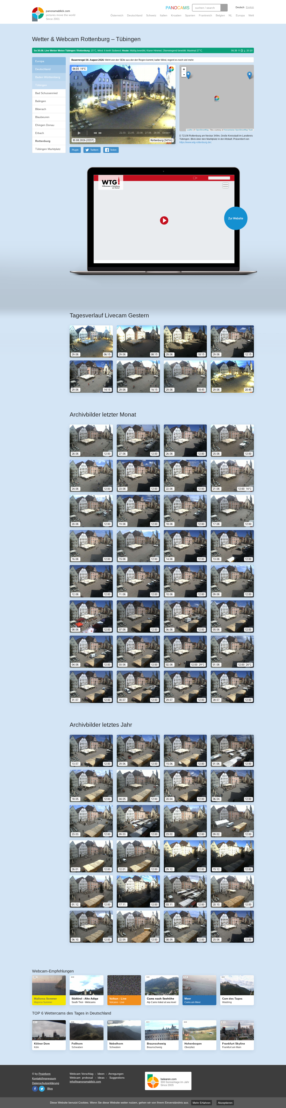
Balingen (40, 101)
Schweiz (151, 15)
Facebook (35, 1089)
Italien (163, 15)
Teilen (113, 150)
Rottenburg (42, 141)
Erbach (39, 133)
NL (230, 15)
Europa (240, 15)
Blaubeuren (42, 117)
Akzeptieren (225, 1102)
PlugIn (75, 150)
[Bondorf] (188, 75)
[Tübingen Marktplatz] (249, 75)
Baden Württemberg (47, 77)
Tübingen (41, 85)
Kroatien (176, 15)
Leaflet (189, 130)
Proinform (45, 1073)
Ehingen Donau (44, 125)
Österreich (117, 15)
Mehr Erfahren (202, 1102)
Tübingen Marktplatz (48, 149)
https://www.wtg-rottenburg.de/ (195, 142)
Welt (251, 15)
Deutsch (240, 7)
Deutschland (134, 15)
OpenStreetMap (202, 130)
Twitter (42, 1089)
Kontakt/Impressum (44, 1078)
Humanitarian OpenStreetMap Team (238, 130)
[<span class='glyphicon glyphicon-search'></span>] (224, 7)
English (250, 7)
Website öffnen (157, 218)
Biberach (40, 109)
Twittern (94, 150)
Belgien (220, 15)
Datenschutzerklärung (45, 1083)
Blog (50, 1088)
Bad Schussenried (46, 93)
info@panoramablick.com (85, 1081)
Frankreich (205, 15)
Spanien (190, 15)
